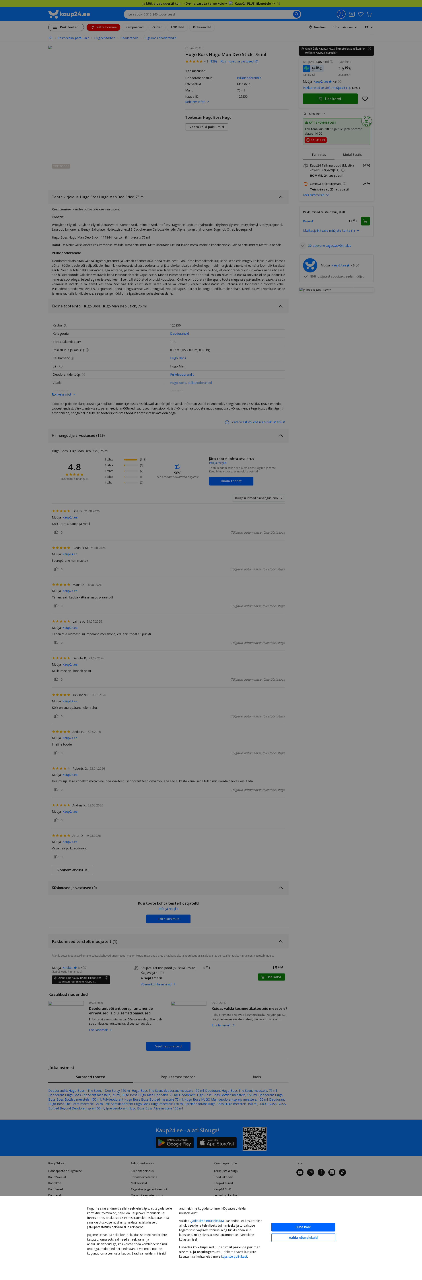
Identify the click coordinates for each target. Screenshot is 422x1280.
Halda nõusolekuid (303, 1237)
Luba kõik (303, 1227)
